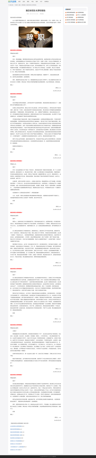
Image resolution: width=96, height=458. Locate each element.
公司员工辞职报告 (71, 22)
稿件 (37, 1)
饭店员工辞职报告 (71, 19)
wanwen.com (50, 456)
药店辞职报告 (80, 12)
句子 (41, 1)
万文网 (16, 5)
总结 (24, 1)
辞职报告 (24, 5)
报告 (28, 1)
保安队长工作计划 (14, 449)
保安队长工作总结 (14, 443)
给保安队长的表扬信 (15, 438)
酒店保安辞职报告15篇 (16, 432)
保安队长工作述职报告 (16, 441)
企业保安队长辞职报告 (16, 426)
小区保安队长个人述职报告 (17, 446)
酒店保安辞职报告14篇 (16, 435)
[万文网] (12, 2)
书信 (32, 1)
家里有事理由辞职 (71, 12)
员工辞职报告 (70, 17)
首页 (19, 1)
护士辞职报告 (80, 19)
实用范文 (46, 1)
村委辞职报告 (80, 17)
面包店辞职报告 (70, 14)
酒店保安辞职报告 (14, 429)
